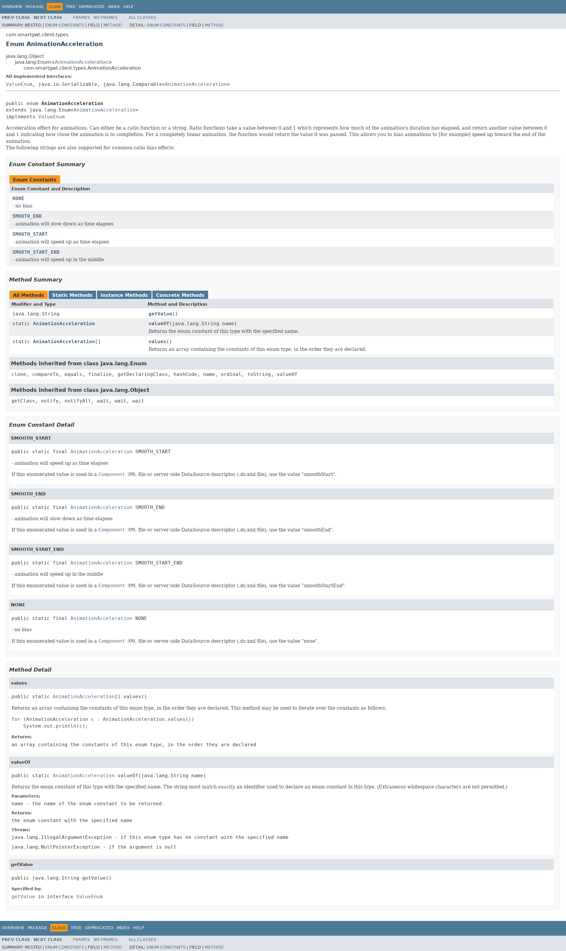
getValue (160, 314)
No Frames (105, 17)
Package (35, 6)
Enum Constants (64, 25)
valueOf (159, 323)
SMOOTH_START (30, 234)
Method (112, 25)
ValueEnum (19, 84)
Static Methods (72, 295)
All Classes (142, 17)
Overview (12, 6)
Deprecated (91, 6)
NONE (18, 198)
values (157, 341)
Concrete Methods (180, 295)
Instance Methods (124, 295)
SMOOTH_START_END (36, 252)
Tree (70, 6)
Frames (81, 17)
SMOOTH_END (27, 216)
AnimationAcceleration (81, 62)
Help (128, 6)
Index (114, 6)
